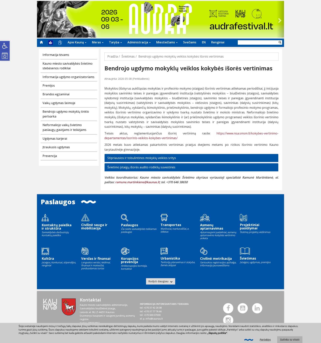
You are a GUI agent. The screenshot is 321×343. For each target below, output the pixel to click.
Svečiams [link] (189, 42)
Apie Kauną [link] (76, 42)
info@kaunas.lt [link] (154, 318)
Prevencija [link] (50, 156)
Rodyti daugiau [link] (158, 281)
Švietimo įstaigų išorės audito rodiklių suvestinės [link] (141, 167)
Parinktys (265, 339)
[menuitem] (41, 42)
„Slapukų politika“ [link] (217, 333)
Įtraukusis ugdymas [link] (56, 147)
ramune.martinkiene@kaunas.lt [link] (137, 182)
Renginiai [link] (217, 42)
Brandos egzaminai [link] (56, 94)
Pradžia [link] (112, 56)
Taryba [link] (114, 42)
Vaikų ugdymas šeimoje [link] (59, 103)
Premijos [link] (49, 85)
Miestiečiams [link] (166, 42)
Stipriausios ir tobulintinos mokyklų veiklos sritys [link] (141, 158)
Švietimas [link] (128, 56)
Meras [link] (97, 42)
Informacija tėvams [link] (56, 55)
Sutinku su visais (289, 339)
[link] (5, 46)
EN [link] (204, 42)
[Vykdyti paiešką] (280, 42)
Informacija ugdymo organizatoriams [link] (68, 77)
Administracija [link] (138, 42)
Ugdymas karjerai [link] (55, 138)
